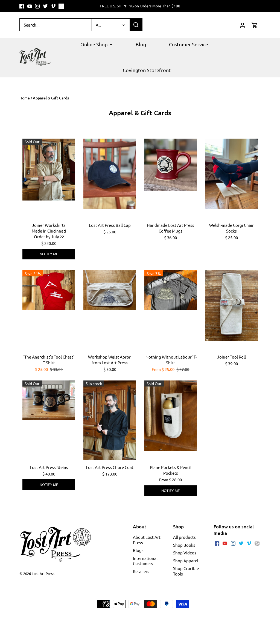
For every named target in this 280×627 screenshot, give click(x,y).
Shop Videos (184, 552)
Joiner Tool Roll (231, 356)
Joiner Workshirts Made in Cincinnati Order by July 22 (49, 230)
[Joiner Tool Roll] (231, 305)
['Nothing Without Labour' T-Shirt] (170, 290)
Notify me (49, 253)
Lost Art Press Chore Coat (109, 467)
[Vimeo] (53, 6)
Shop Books (184, 545)
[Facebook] (21, 6)
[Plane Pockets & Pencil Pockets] (170, 415)
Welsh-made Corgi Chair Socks (231, 227)
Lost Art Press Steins (49, 467)
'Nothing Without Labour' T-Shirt (170, 359)
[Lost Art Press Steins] (48, 400)
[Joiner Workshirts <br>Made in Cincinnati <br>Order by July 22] (48, 170)
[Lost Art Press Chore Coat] (109, 420)
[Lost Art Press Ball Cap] (109, 174)
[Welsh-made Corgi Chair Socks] (231, 174)
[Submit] (136, 25)
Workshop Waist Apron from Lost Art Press (110, 359)
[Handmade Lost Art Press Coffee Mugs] (170, 165)
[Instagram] (37, 6)
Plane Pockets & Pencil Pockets (170, 470)
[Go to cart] (254, 24)
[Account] (243, 24)
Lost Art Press (43, 573)
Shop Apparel (185, 560)
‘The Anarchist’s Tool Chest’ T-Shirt (48, 359)
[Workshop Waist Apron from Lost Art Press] (109, 290)
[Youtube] (29, 6)
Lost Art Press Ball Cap (110, 225)
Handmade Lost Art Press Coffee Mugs (170, 227)
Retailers (141, 571)
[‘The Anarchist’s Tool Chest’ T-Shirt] (48, 290)
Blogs (138, 550)
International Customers (145, 561)
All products (184, 537)
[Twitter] (45, 6)
